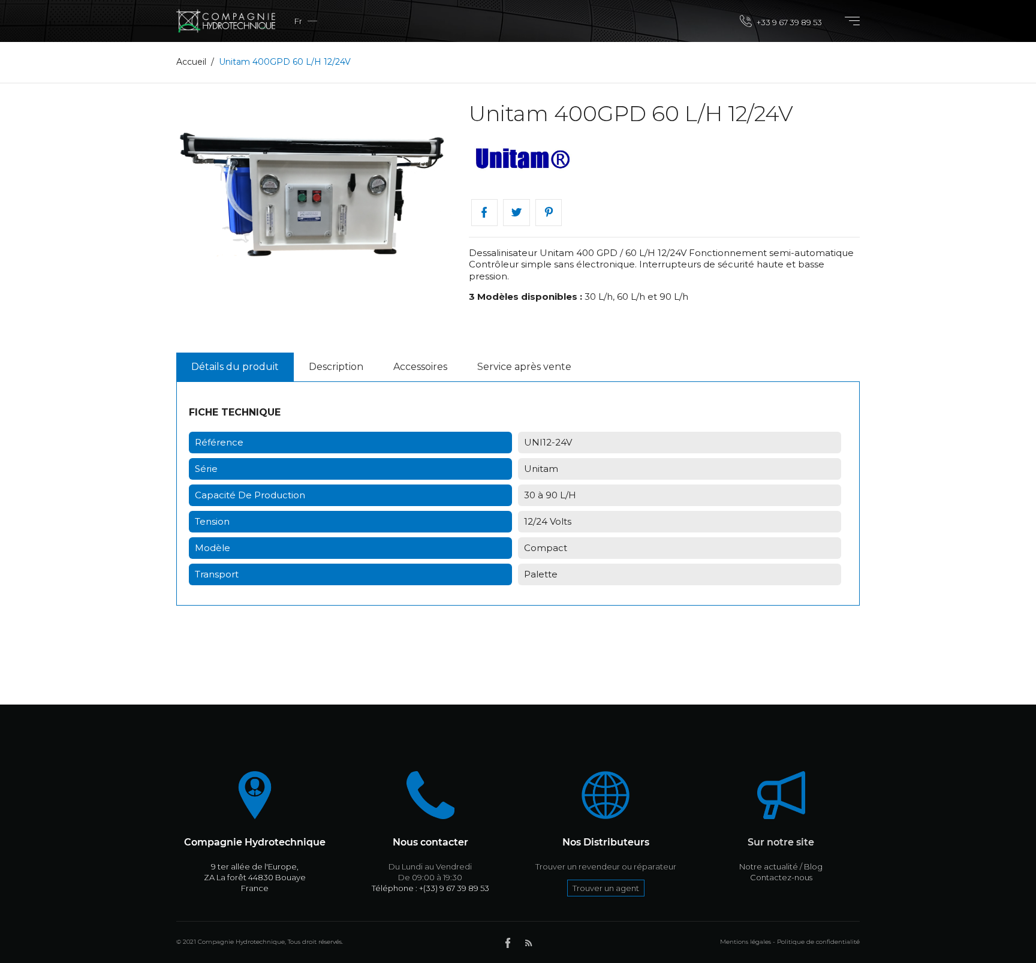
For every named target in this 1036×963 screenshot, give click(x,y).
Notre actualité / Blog (781, 866)
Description (336, 366)
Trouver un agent (606, 888)
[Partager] (484, 212)
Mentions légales (745, 942)
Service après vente (524, 366)
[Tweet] (516, 212)
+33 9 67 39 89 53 (788, 22)
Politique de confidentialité (818, 942)
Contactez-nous (781, 877)
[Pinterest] (548, 212)
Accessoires (420, 366)
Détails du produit (235, 366)
